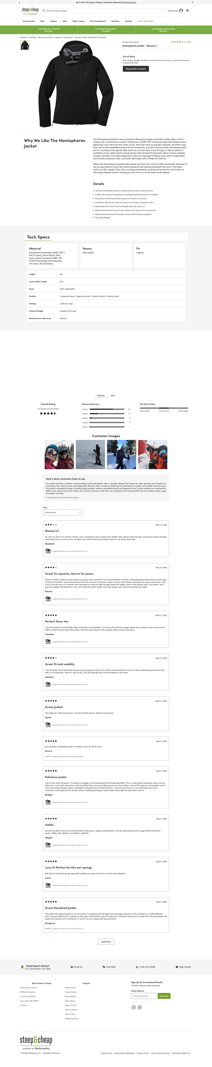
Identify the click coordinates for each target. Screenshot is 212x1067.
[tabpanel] (106, 282)
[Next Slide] (192, 2)
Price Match (70, 996)
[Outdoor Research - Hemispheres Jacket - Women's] (25, 45)
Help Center (70, 987)
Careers (23, 1005)
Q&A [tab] (113, 395)
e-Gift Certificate (27, 996)
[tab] (38, 237)
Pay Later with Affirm (29, 1001)
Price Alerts (70, 1001)
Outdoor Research (130, 42)
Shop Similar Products (136, 68)
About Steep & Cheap (41, 983)
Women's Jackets (45, 37)
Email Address (137, 991)
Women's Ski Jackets (64, 37)
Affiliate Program (28, 992)
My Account (173, 10)
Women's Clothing (28, 37)
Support (86, 983)
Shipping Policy (72, 1018)
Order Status (70, 992)
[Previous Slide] (19, 2)
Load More (106, 941)
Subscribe (164, 996)
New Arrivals (28, 21)
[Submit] (44, 11)
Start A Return (71, 1009)
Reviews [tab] (101, 395)
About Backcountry (28, 987)
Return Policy (71, 1005)
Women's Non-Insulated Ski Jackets (90, 37)
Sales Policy (70, 1014)
